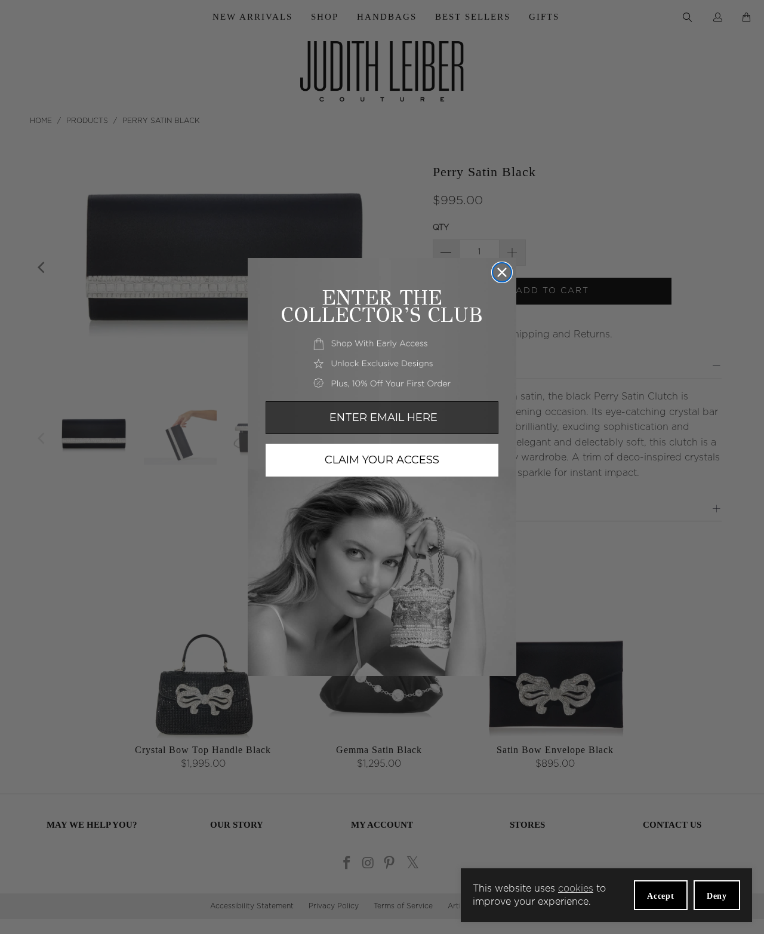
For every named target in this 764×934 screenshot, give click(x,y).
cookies (575, 888)
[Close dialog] (502, 272)
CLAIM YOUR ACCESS (382, 459)
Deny (717, 896)
